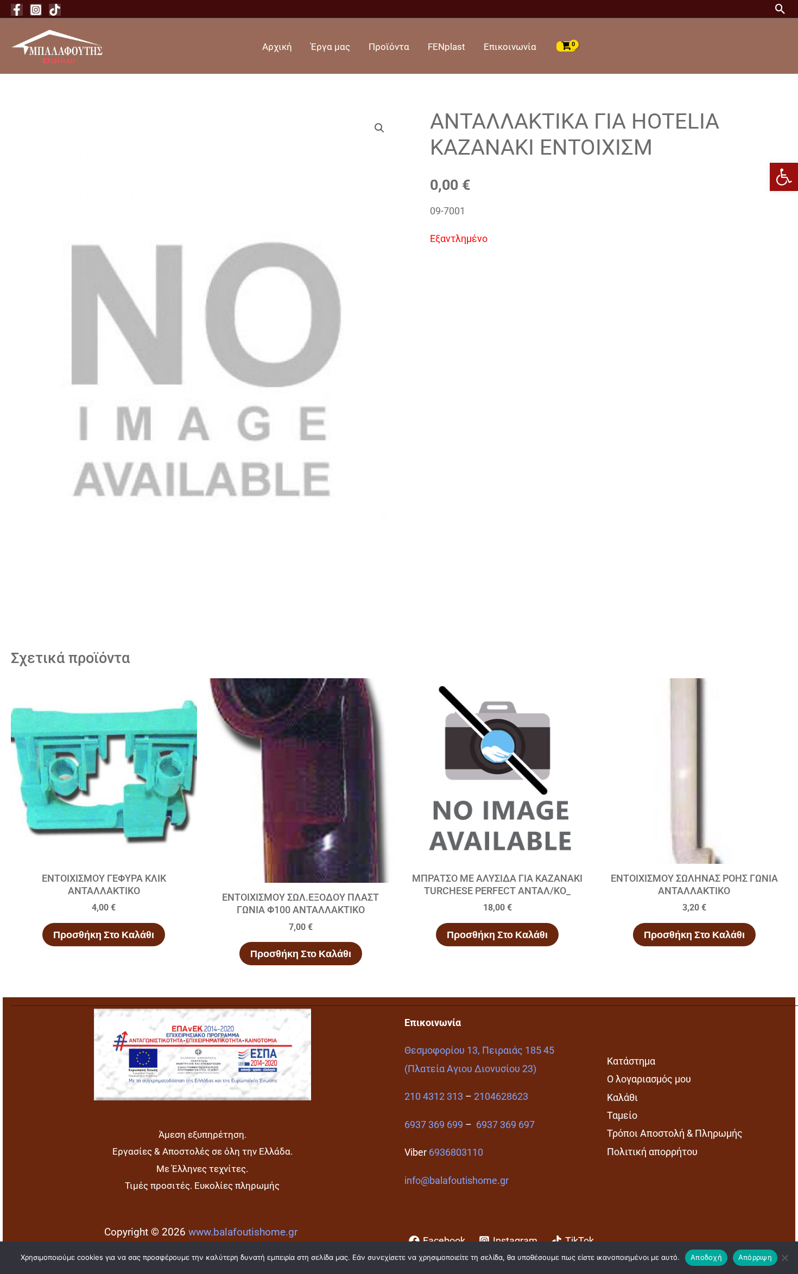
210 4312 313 (433, 1096)
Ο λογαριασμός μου (649, 1079)
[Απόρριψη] (784, 1257)
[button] (784, 177)
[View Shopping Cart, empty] (566, 46)
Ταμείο (622, 1115)
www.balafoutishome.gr (242, 1232)
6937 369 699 (433, 1124)
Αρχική (277, 46)
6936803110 (456, 1152)
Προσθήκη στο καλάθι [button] (103, 934)
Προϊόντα (389, 46)
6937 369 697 (505, 1124)
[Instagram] (36, 10)
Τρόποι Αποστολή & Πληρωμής (675, 1133)
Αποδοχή (706, 1257)
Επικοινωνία (510, 46)
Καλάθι (622, 1097)
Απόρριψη (755, 1257)
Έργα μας (330, 46)
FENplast (446, 46)
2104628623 (501, 1096)
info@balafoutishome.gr (456, 1180)
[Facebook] (17, 10)
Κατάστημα (631, 1061)
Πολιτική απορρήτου (652, 1151)
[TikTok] (55, 10)
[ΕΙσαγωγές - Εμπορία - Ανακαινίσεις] (57, 45)
